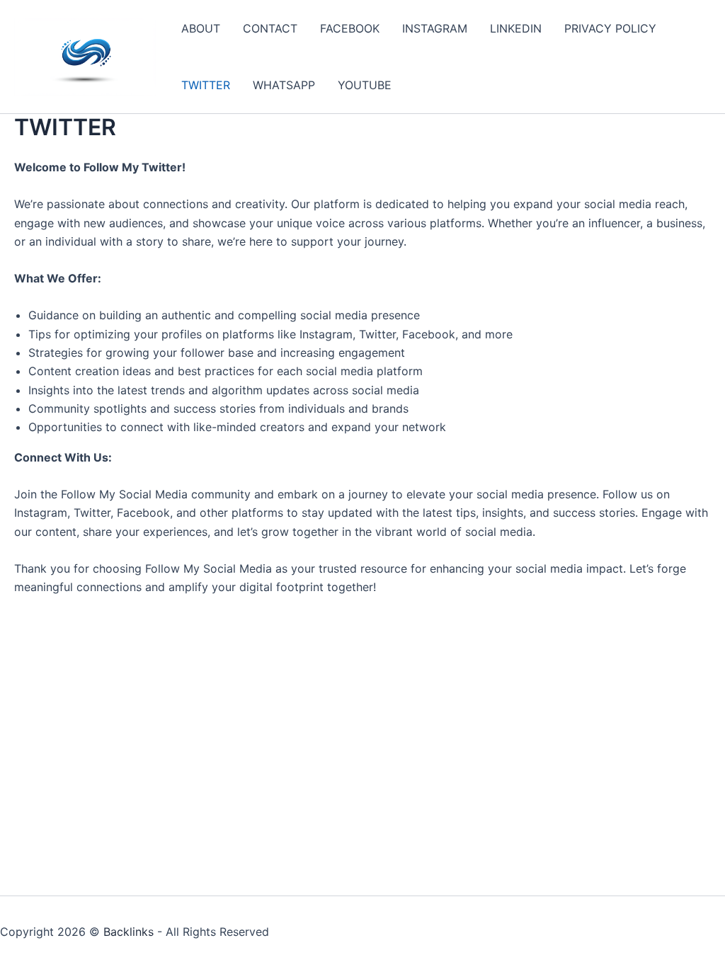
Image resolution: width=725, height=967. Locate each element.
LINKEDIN (516, 28)
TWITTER (205, 85)
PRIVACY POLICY (610, 28)
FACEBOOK (349, 28)
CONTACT (270, 28)
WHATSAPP (284, 85)
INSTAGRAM (434, 28)
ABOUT (200, 28)
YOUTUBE (365, 85)
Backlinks (128, 932)
